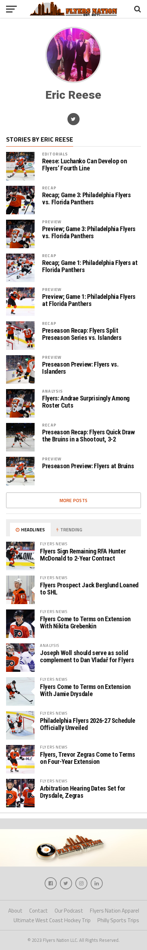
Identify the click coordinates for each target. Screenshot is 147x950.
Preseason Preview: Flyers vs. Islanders (80, 368)
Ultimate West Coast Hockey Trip (52, 920)
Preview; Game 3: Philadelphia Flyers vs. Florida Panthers (89, 232)
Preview (51, 222)
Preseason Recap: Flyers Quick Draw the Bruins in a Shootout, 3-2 (88, 436)
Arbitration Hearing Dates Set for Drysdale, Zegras (82, 792)
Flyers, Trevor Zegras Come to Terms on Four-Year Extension (87, 758)
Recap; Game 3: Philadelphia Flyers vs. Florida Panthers (86, 198)
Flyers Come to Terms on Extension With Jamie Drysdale (85, 690)
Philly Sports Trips (118, 920)
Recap (49, 188)
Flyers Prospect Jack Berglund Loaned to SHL (89, 588)
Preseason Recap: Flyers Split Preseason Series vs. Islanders (81, 334)
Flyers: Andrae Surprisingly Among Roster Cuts (86, 402)
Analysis (52, 391)
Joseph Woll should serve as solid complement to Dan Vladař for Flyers (87, 656)
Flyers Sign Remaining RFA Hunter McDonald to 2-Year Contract (83, 554)
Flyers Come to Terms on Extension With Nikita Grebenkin (85, 622)
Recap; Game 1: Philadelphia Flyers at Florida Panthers (89, 266)
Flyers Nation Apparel (114, 910)
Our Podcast (69, 910)
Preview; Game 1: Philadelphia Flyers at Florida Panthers (89, 300)
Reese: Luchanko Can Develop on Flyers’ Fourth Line (84, 165)
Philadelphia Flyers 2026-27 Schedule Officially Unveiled (87, 724)
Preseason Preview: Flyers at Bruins (88, 466)
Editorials (55, 154)
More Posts (74, 500)
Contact (38, 910)
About (15, 910)
